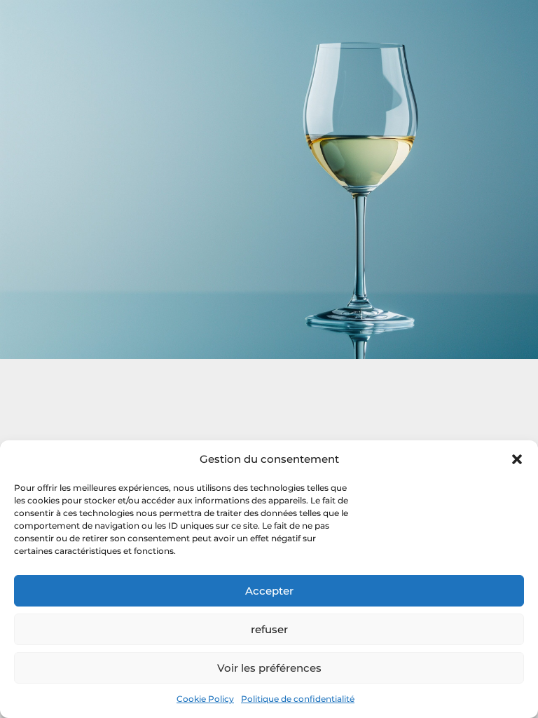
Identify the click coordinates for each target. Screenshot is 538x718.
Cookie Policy (205, 698)
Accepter (269, 590)
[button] (517, 459)
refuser (269, 629)
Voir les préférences (269, 668)
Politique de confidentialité (297, 698)
